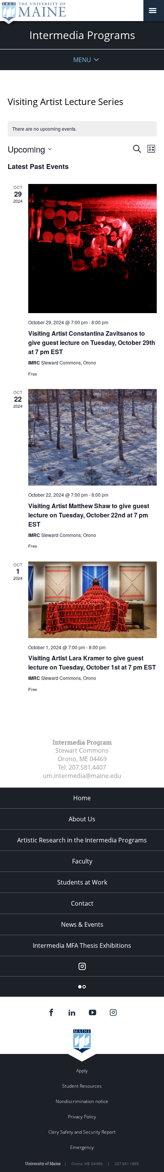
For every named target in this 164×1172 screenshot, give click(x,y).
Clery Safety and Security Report (82, 1132)
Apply (82, 1070)
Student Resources (82, 1086)
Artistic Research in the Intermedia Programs (82, 840)
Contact (82, 903)
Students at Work (82, 882)
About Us (82, 819)
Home (82, 798)
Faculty (82, 861)
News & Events (82, 924)
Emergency (82, 1147)
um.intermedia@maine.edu (82, 775)
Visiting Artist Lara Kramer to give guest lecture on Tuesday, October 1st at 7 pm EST (92, 662)
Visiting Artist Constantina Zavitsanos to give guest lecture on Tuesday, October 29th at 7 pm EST (91, 342)
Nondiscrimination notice (82, 1101)
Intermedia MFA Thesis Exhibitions (82, 945)
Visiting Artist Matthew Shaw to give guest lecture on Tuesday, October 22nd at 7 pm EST (88, 515)
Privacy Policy (82, 1116)
